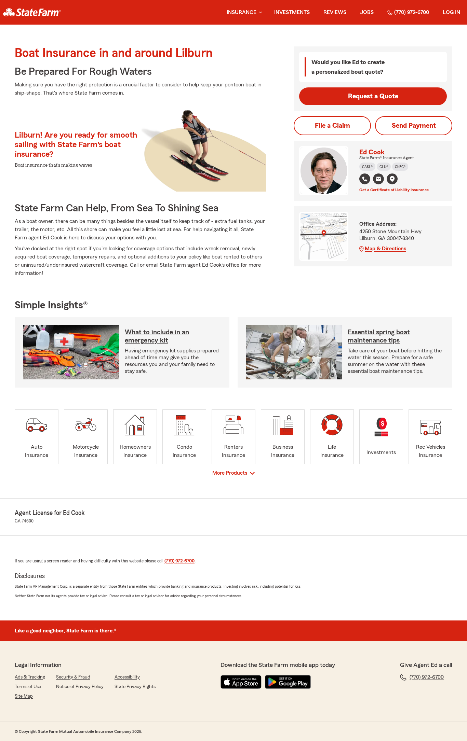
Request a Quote (373, 96)
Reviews (334, 12)
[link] (32, 12)
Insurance (241, 12)
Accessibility (127, 677)
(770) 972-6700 (411, 12)
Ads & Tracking (30, 677)
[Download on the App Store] (241, 682)
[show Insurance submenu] (259, 12)
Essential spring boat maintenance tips (379, 336)
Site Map (24, 696)
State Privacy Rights (135, 686)
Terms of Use (28, 686)
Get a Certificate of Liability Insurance (394, 190)
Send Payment (414, 125)
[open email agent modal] (378, 179)
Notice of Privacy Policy (80, 686)
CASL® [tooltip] (367, 167)
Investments (292, 12)
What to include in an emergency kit (157, 336)
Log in (451, 12)
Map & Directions (385, 248)
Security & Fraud (73, 677)
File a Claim (332, 125)
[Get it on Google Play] (288, 682)
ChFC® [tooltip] (400, 167)
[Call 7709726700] (364, 178)
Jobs (367, 12)
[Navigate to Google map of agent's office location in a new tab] (392, 178)
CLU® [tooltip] (383, 167)
